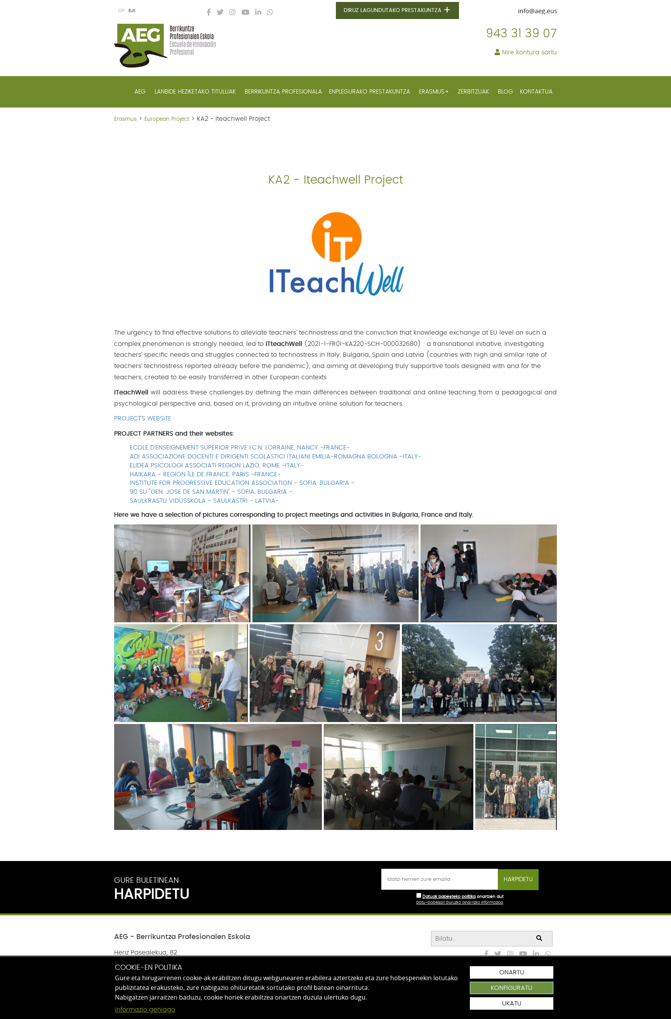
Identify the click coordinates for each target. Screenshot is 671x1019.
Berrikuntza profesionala (283, 92)
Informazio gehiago (145, 1010)
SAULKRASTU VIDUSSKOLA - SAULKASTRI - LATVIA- (204, 501)
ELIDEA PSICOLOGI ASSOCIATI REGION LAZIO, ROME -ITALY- (217, 465)
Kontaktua (536, 92)
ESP (121, 11)
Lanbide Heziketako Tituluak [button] (196, 92)
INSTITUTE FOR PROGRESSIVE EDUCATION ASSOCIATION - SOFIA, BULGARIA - (242, 483)
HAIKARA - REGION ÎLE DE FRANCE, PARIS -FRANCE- (205, 474)
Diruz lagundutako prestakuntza (397, 10)
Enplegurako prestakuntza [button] (370, 92)
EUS (132, 11)
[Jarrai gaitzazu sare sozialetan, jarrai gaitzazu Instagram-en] (231, 13)
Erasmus (125, 119)
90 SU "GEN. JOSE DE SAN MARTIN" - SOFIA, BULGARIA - (211, 492)
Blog (505, 92)
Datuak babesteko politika (449, 896)
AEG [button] (141, 92)
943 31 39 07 (521, 34)
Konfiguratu (511, 988)
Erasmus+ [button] (435, 92)
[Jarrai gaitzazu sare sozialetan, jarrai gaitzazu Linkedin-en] (256, 13)
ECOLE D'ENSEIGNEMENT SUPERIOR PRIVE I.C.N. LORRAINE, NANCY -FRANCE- (240, 447)
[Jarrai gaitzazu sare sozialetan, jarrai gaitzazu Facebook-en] (207, 13)
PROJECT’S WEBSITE (142, 418)
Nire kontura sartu (528, 52)
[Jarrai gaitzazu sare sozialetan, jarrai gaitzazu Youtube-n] (243, 13)
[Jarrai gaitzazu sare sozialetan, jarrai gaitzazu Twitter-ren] (218, 13)
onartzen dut (490, 897)
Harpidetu (518, 879)
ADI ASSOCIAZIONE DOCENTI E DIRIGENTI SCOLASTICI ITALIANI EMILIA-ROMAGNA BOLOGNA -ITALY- (275, 456)
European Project (166, 119)
